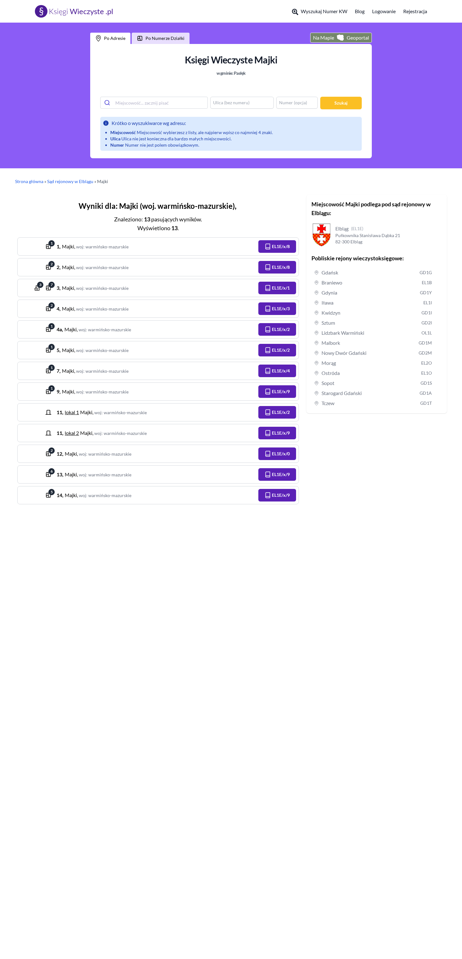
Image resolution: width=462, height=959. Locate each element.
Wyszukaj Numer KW (324, 11)
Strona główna (29, 181)
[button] (277, 246)
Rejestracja (415, 11)
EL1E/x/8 (281, 246)
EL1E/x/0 (281, 453)
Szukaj (341, 103)
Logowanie (384, 11)
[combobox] (154, 103)
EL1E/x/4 (281, 370)
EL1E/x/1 (281, 287)
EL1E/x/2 (281, 329)
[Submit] (108, 103)
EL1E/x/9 (281, 391)
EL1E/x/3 (281, 308)
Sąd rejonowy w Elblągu (70, 181)
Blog (360, 11)
